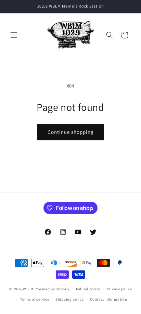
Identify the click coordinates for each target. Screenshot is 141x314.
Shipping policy (69, 299)
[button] (13, 35)
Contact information (108, 299)
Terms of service (34, 299)
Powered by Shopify (52, 288)
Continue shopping (71, 132)
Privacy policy (119, 289)
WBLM (29, 288)
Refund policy (88, 289)
